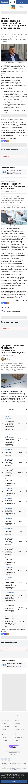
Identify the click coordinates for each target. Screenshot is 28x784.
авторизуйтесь (17, 173)
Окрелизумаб (9, 617)
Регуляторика (5, 717)
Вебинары (17, 717)
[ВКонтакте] (6, 141)
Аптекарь (4, 740)
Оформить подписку (20, 729)
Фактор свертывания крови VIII (9, 418)
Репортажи (18, 715)
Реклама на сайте (19, 737)
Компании (5, 307)
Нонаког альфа (9, 592)
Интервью (17, 723)
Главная (2, 16)
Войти (22, 2)
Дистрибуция (12, 16)
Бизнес (4, 737)
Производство (5, 720)
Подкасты (17, 720)
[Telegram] (2, 141)
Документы (5, 734)
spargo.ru (19, 297)
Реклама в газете (19, 734)
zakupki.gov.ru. (19, 403)
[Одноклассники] (8, 141)
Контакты (17, 740)
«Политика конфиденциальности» (14, 749)
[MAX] (4, 141)
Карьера (4, 729)
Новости (7, 16)
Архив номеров (19, 732)
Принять (14, 781)
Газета (16, 726)
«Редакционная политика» (14, 752)
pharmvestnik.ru (15, 769)
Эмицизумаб (8, 449)
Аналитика (4, 732)
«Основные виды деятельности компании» (14, 751)
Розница (4, 723)
